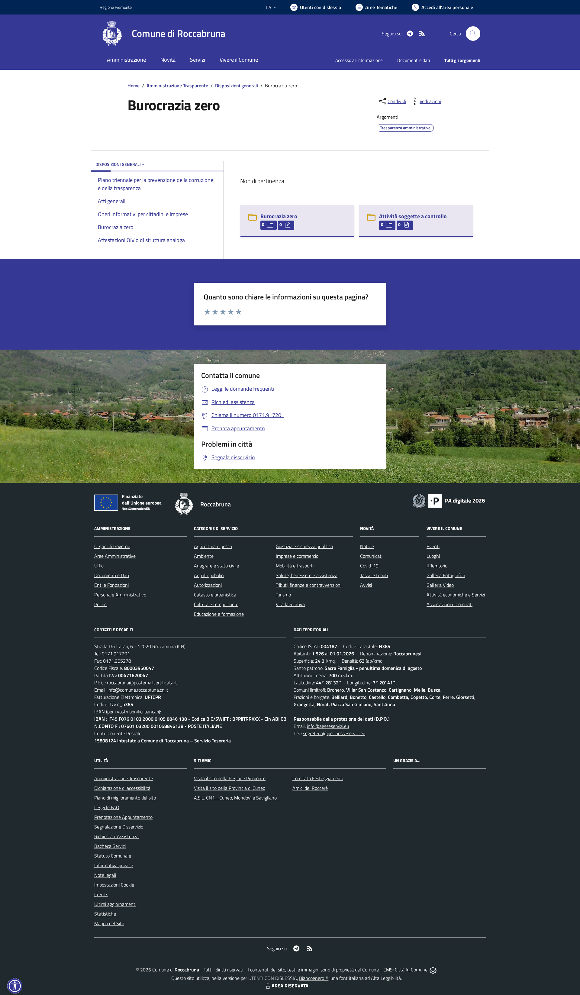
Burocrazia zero (278, 216)
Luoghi (433, 556)
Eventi (433, 546)
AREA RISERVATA (290, 985)
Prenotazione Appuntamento (123, 817)
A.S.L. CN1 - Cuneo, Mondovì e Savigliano (235, 797)
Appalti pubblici (209, 575)
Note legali (105, 875)
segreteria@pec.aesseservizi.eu (334, 733)
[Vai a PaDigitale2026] (449, 500)
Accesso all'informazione (359, 60)
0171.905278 (117, 660)
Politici (100, 604)
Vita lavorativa (290, 604)
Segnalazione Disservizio (118, 826)
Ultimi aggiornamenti (115, 904)
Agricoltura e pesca (213, 546)
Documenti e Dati (111, 575)
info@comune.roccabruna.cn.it (138, 689)
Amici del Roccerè (310, 788)
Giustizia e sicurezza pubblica (304, 546)
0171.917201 (116, 653)
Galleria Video (440, 585)
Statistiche (105, 913)
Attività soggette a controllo (413, 216)
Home (133, 85)
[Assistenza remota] (433, 969)
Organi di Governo (112, 546)
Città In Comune (411, 969)
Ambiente (204, 556)
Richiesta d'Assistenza (116, 836)
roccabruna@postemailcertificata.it (142, 682)
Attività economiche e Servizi (456, 594)
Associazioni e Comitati (449, 604)
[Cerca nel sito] (473, 33)
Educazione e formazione (219, 614)
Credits (101, 894)
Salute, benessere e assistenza (306, 575)
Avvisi (366, 585)
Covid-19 (369, 565)
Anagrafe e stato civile (216, 565)
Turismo (283, 594)
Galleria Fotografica (446, 575)
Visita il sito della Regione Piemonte (230, 778)
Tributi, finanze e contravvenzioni (308, 585)
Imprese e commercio (297, 556)
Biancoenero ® (313, 978)
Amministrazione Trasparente (177, 85)
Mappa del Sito (109, 923)
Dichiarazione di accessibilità (122, 788)
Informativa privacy (113, 865)
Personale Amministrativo (120, 594)
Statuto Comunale (112, 855)
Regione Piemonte (116, 7)
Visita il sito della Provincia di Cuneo (229, 788)
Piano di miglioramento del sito (125, 797)
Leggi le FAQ (106, 807)
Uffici (99, 565)
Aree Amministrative (115, 556)
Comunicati (371, 556)
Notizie (367, 546)
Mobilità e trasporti (295, 565)
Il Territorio (437, 565)
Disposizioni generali (236, 85)
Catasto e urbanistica (215, 594)
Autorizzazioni (208, 585)
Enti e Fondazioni (111, 585)
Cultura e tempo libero (216, 604)
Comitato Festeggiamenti (317, 778)
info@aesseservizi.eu (328, 726)
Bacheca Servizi (110, 846)
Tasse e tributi (374, 575)
